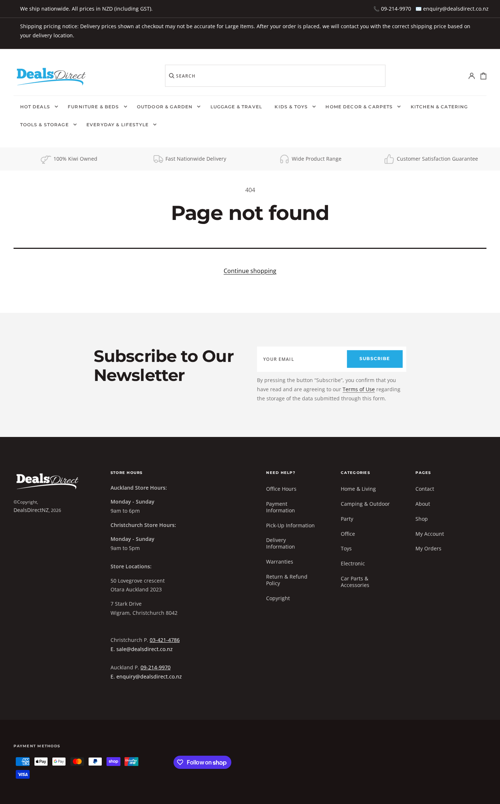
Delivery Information (280, 543)
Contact (424, 489)
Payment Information (280, 507)
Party (347, 518)
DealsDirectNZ (31, 509)
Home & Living (358, 489)
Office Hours (281, 489)
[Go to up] (489, 793)
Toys (346, 548)
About (422, 503)
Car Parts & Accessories (355, 581)
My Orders (428, 548)
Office (348, 533)
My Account (429, 533)
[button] (472, 76)
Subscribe (374, 358)
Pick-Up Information (290, 525)
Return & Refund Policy (286, 580)
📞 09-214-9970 (392, 8)
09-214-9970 (156, 667)
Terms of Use (359, 389)
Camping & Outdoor (365, 503)
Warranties (279, 561)
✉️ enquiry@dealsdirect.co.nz (452, 8)
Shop (421, 518)
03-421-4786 (165, 639)
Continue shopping (250, 271)
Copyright (278, 598)
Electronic (353, 563)
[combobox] (275, 75)
